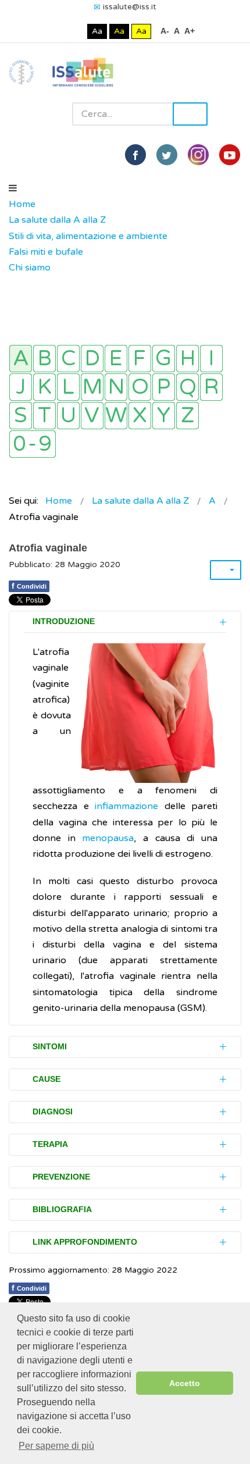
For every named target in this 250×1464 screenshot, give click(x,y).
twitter (166, 154)
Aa (97, 31)
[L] (68, 387)
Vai (190, 114)
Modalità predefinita (58, 31)
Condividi (29, 585)
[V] (92, 415)
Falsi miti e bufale (46, 252)
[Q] (187, 387)
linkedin (198, 154)
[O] (140, 387)
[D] (92, 358)
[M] (92, 387)
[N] (116, 387)
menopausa (108, 838)
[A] (21, 358)
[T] (44, 415)
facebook (135, 154)
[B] (44, 358)
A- (164, 30)
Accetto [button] (184, 1383)
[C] (68, 358)
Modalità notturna (76, 31)
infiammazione (130, 806)
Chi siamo (30, 267)
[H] (187, 358)
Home (22, 204)
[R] (211, 387)
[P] (164, 387)
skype (229, 154)
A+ (189, 30)
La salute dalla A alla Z (57, 220)
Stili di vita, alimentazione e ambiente (88, 236)
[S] (21, 415)
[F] (140, 358)
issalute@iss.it (129, 7)
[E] (116, 358)
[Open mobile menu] (13, 188)
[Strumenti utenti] (225, 570)
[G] (164, 358)
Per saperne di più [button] (56, 1446)
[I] (211, 358)
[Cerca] (14, 284)
